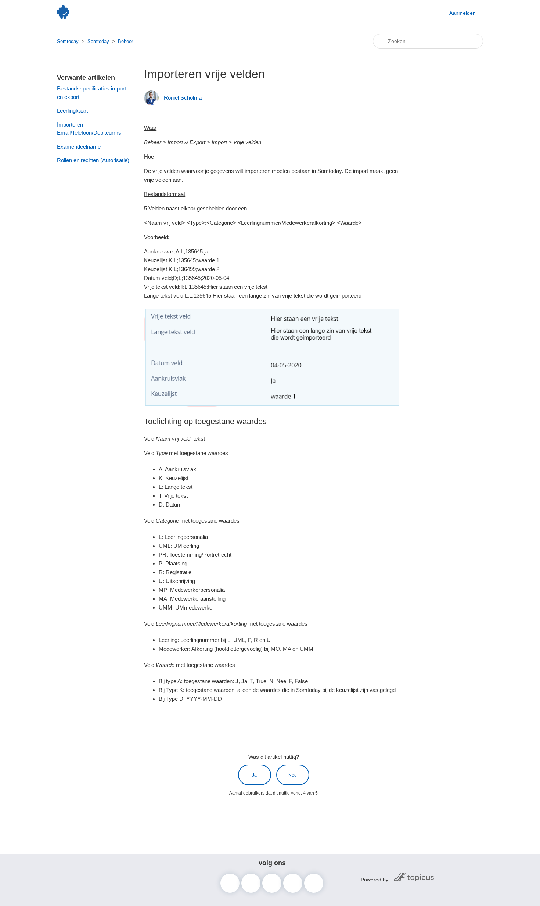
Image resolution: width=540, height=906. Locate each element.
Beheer (125, 41)
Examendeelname (79, 146)
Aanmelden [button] (462, 13)
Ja (254, 775)
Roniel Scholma (183, 98)
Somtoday (68, 41)
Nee (292, 775)
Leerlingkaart (72, 110)
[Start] (63, 17)
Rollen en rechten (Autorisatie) (93, 160)
